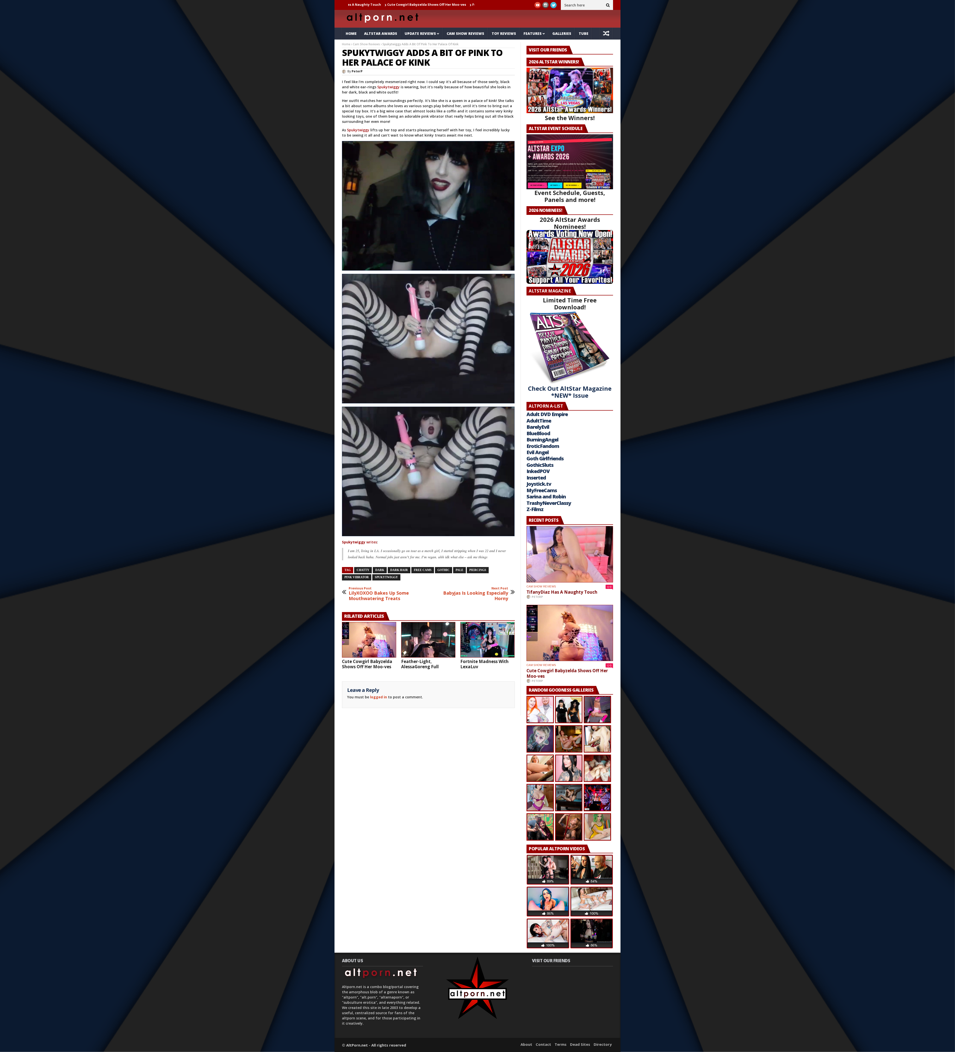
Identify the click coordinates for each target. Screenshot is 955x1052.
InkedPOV (538, 471)
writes (359, 542)
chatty (363, 570)
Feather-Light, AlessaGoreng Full (428, 4)
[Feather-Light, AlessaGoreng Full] (428, 639)
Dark (379, 570)
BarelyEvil (537, 427)
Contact (543, 1044)
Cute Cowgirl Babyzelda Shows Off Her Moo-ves (355, 4)
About (526, 1044)
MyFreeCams (541, 490)
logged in (378, 697)
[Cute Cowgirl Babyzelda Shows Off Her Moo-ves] (369, 639)
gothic (443, 570)
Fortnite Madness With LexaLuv (484, 664)
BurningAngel (542, 439)
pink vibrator (356, 577)
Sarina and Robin (546, 496)
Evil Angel (537, 452)
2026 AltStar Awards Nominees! (570, 223)
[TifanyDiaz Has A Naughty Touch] (569, 554)
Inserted (536, 477)
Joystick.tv (538, 483)
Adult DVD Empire (547, 414)
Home (351, 33)
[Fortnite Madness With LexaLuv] (487, 639)
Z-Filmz (534, 509)
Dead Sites (580, 1044)
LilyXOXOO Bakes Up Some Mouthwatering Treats (379, 593)
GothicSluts (539, 465)
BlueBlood (538, 433)
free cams (422, 570)
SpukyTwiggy (386, 577)
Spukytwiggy (388, 87)
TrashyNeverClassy (548, 503)
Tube (583, 33)
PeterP (357, 71)
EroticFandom (542, 446)
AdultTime (538, 420)
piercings (477, 570)
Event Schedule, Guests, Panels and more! (569, 196)
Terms (561, 1044)
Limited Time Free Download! (570, 303)
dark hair (399, 570)
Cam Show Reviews (465, 33)
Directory (603, 1044)
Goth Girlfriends (545, 458)
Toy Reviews (504, 33)
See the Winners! (570, 118)
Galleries (561, 33)
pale (459, 570)
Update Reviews (420, 33)
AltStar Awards (380, 33)
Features (533, 33)
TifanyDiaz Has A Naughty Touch (561, 592)
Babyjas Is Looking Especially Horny (475, 593)
